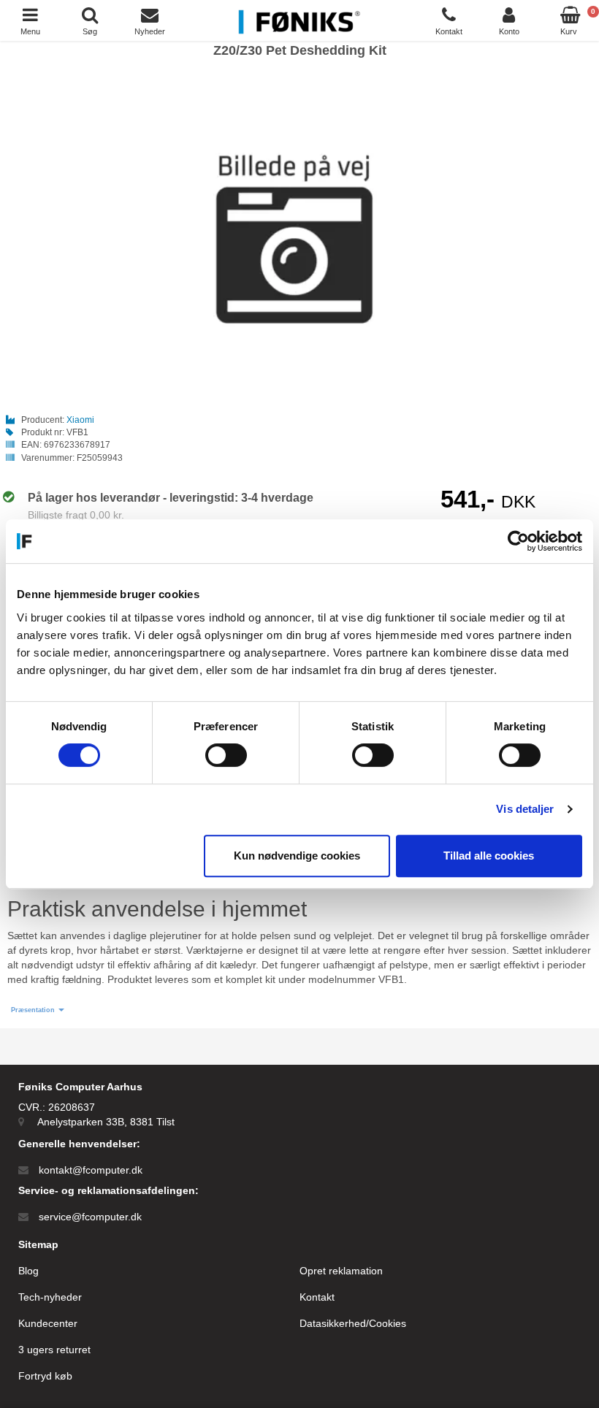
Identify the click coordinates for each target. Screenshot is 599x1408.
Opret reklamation (341, 1271)
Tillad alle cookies (488, 855)
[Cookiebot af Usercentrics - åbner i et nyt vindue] (518, 541)
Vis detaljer (525, 809)
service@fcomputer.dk (90, 1217)
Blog (28, 1271)
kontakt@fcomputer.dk (90, 1170)
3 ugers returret (54, 1349)
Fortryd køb (45, 1376)
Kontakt (317, 1297)
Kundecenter (47, 1323)
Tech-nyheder (50, 1297)
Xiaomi (80, 420)
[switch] (226, 755)
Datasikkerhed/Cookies (353, 1323)
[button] (38, 1010)
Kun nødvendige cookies (297, 855)
